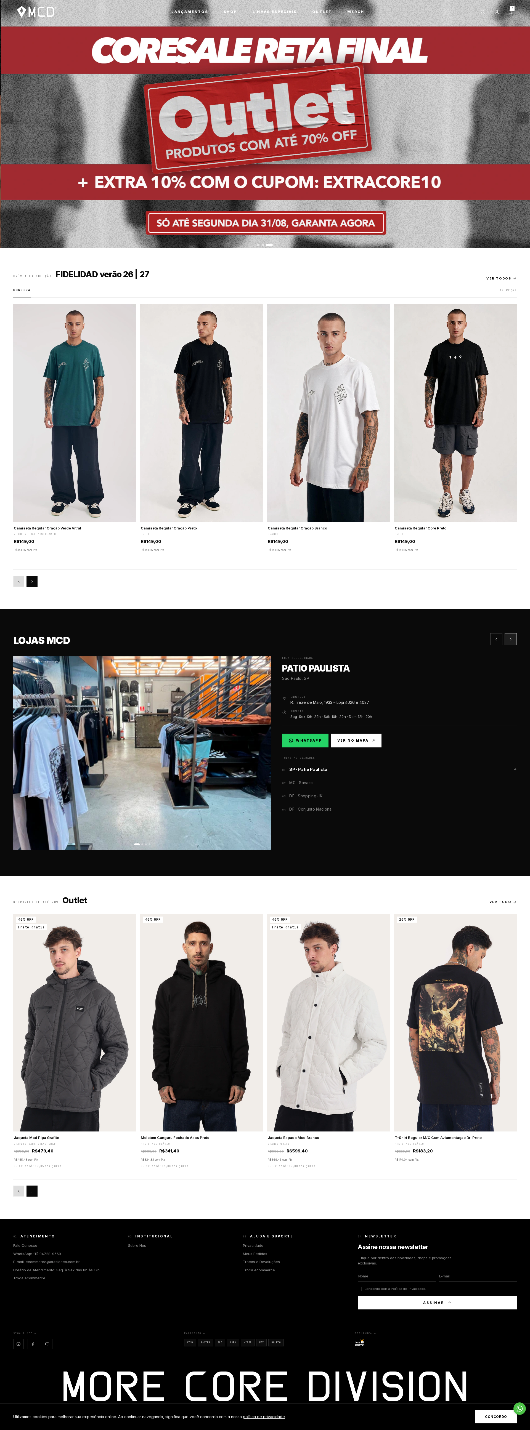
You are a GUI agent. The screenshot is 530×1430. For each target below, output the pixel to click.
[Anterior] (7, 118)
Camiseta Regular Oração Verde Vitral (47, 528)
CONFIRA (22, 290)
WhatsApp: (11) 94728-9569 (37, 1253)
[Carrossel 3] (265, 124)
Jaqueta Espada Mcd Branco (293, 1137)
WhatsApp (308, 741)
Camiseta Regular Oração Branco (297, 528)
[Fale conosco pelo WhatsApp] (519, 1408)
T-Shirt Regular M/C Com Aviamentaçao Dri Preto (438, 1137)
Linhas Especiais (275, 11)
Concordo (496, 1417)
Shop (230, 11)
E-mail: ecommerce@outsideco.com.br (46, 1261)
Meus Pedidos (255, 1253)
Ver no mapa (353, 740)
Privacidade (253, 1245)
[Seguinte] (523, 118)
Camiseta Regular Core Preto (420, 528)
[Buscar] (483, 12)
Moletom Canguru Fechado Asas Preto (175, 1137)
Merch (355, 11)
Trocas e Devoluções (261, 1261)
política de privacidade (264, 1416)
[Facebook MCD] (33, 1344)
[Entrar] (497, 12)
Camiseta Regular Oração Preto (169, 528)
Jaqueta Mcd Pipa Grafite (36, 1137)
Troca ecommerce (29, 1278)
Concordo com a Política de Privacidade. (395, 1289)
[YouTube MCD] (47, 1344)
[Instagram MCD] (18, 1344)
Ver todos (498, 278)
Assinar (433, 1303)
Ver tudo (500, 902)
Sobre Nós (137, 1245)
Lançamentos (189, 11)
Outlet (322, 11)
